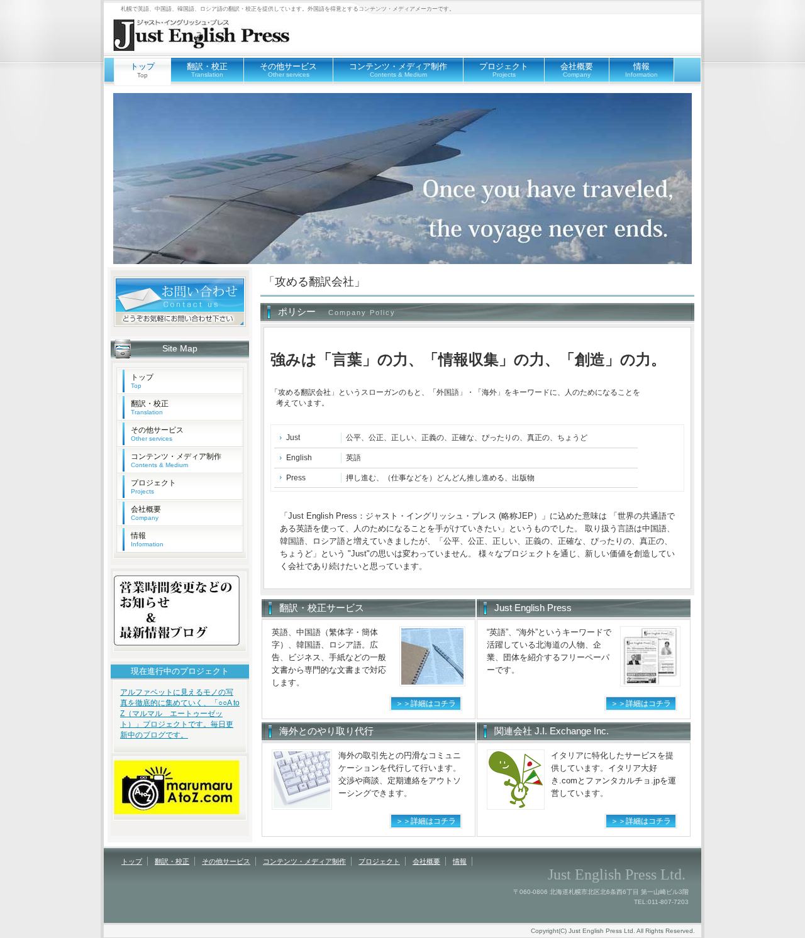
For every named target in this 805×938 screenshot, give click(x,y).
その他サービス (288, 70)
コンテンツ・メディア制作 (398, 70)
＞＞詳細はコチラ (426, 703)
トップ (142, 381)
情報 (641, 70)
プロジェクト (503, 70)
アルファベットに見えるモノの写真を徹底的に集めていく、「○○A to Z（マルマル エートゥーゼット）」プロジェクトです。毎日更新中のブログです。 (180, 713)
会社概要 (576, 70)
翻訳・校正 (207, 70)
